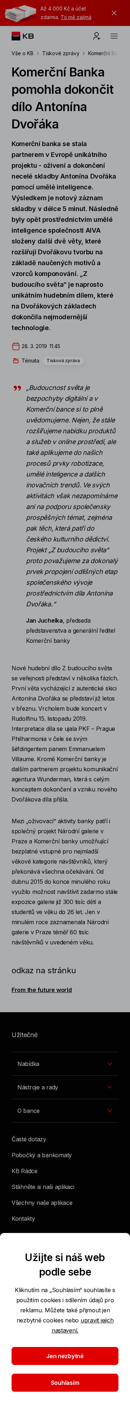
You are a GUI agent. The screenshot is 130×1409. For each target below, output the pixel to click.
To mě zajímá (76, 17)
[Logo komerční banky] (28, 36)
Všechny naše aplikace (42, 1202)
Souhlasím (65, 1382)
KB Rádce (25, 1171)
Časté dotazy (29, 1139)
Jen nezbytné (65, 1356)
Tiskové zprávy (60, 53)
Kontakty (23, 1218)
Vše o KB (23, 53)
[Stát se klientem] (97, 36)
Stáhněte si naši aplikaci (43, 1186)
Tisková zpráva (63, 360)
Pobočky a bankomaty (42, 1155)
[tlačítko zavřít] (112, 13)
